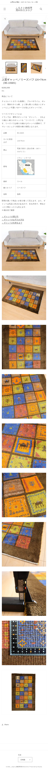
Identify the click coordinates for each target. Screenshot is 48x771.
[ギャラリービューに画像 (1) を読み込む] (11, 68)
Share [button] (6, 724)
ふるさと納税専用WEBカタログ (20, 766)
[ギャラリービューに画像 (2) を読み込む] (24, 68)
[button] (4, 9)
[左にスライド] (2, 68)
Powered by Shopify (36, 766)
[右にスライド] (45, 68)
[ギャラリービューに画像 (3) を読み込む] (36, 68)
